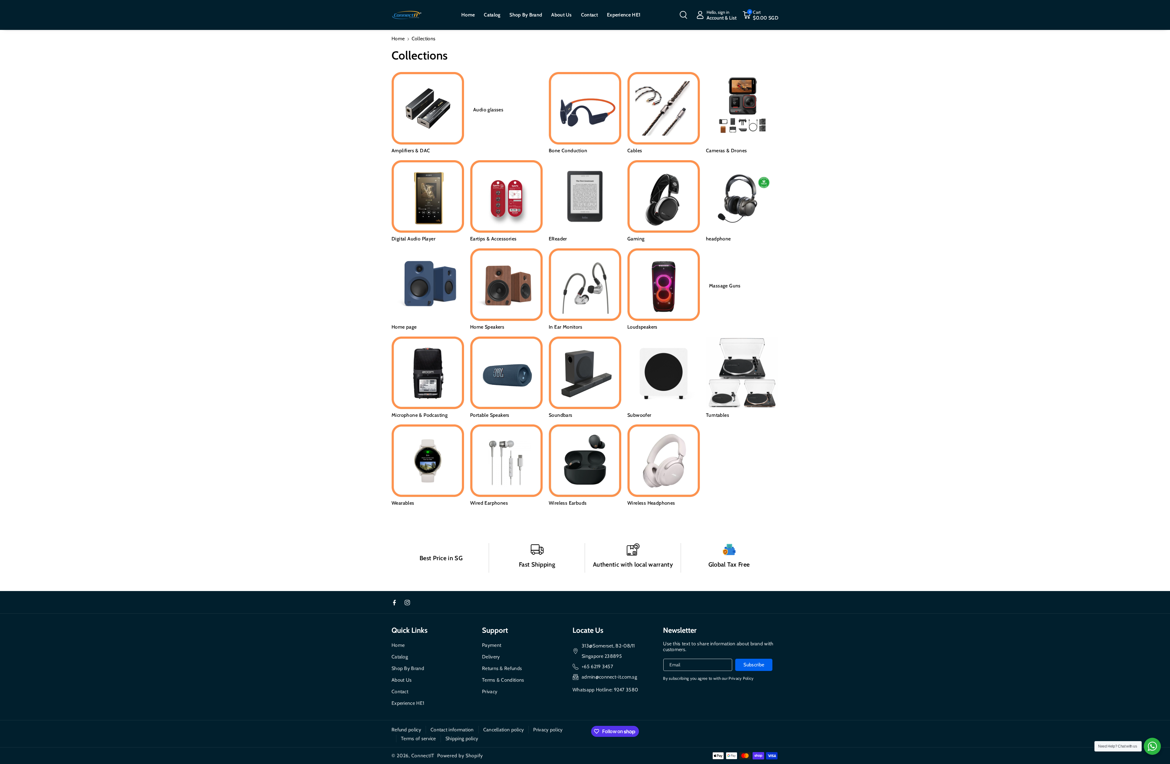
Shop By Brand (408, 668)
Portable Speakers (489, 415)
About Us (402, 680)
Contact (400, 691)
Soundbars (561, 415)
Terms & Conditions (503, 680)
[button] (683, 15)
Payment (491, 645)
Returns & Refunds (502, 668)
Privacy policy (547, 730)
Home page (404, 327)
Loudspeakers (642, 327)
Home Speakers (487, 327)
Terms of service (418, 738)
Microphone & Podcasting (420, 415)
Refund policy (406, 730)
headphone (718, 239)
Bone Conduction (568, 150)
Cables (634, 150)
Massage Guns (725, 286)
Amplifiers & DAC (411, 150)
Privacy (489, 691)
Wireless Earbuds (568, 503)
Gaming (635, 239)
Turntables (717, 415)
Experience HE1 (408, 703)
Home (398, 38)
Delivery (491, 657)
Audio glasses (488, 110)
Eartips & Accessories (493, 239)
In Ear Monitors (565, 327)
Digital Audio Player (413, 239)
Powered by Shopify (460, 756)
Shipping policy (461, 738)
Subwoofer (639, 415)
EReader (558, 239)
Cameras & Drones (726, 150)
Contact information (452, 730)
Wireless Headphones (651, 503)
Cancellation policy (503, 730)
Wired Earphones (489, 503)
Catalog (400, 657)
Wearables (403, 503)
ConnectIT (422, 756)
